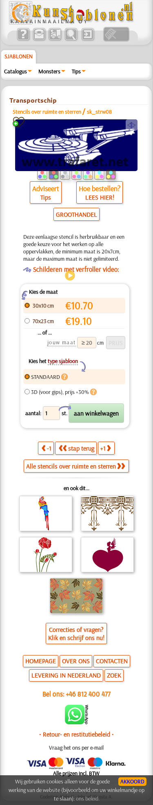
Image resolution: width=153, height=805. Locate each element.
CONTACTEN (112, 661)
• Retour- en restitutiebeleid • (76, 734)
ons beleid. (88, 798)
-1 (49, 448)
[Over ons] (23, 39)
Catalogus (15, 71)
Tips (76, 71)
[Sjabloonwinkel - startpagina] (72, 22)
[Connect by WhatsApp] (76, 722)
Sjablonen (18, 56)
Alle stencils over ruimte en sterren (71, 466)
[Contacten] (39, 39)
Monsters (49, 71)
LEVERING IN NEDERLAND (66, 675)
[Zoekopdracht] (71, 39)
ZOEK (114, 675)
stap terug (81, 448)
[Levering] (55, 39)
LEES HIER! (99, 197)
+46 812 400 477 (88, 693)
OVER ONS (76, 661)
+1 (103, 448)
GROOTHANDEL (76, 214)
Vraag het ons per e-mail (76, 747)
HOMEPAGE (40, 661)
